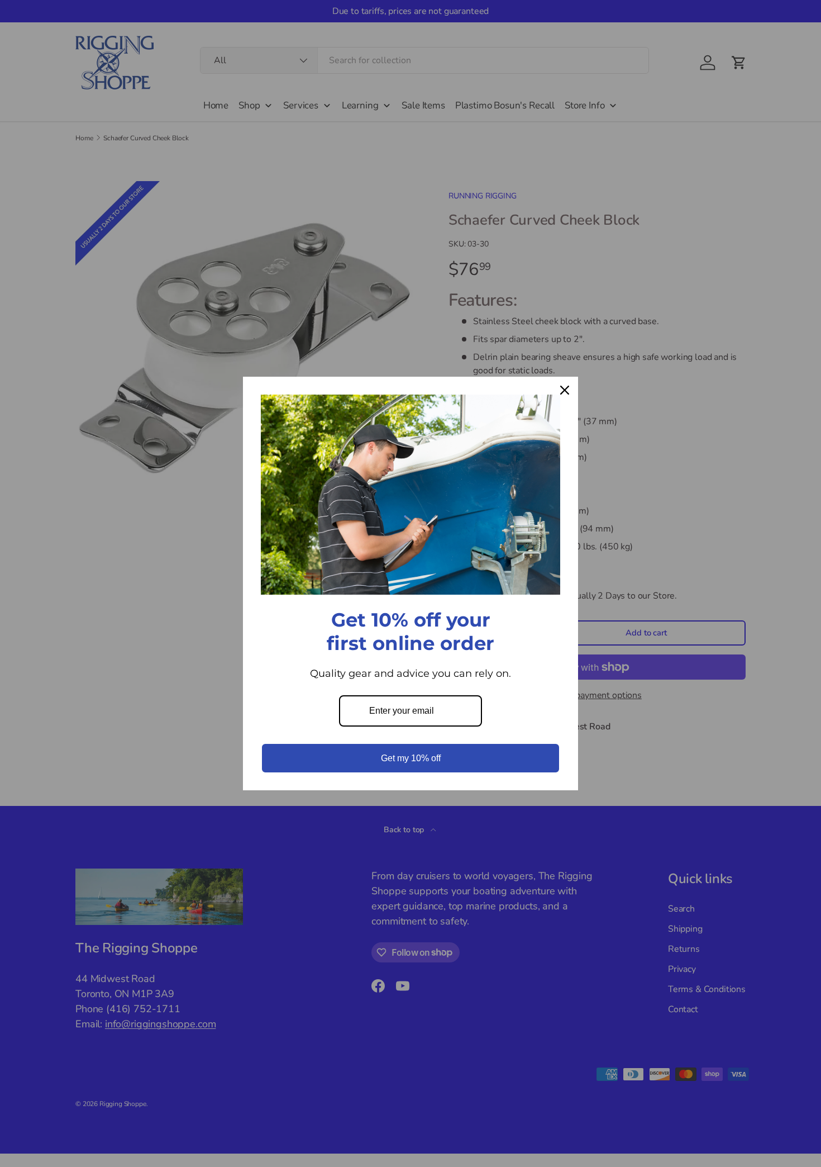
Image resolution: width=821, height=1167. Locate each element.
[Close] (564, 390)
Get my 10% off (411, 758)
